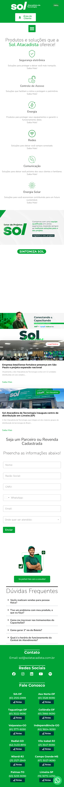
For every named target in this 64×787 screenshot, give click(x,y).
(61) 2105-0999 (17, 697)
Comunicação (32, 166)
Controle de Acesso (32, 86)
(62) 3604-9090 (47, 729)
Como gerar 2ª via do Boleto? (26, 630)
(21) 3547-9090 (46, 744)
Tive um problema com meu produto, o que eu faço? (31, 611)
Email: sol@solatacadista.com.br (32, 658)
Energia (32, 112)
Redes (32, 140)
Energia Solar (32, 192)
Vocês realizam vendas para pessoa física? (30, 601)
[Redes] (32, 133)
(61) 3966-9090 (46, 713)
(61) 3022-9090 (17, 713)
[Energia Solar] (32, 185)
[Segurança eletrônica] (32, 53)
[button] (32, 28)
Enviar (9, 529)
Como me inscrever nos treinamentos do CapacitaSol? (32, 621)
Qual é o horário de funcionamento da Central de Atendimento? (31, 639)
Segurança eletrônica (32, 60)
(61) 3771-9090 (17, 729)
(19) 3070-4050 (46, 776)
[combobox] (32, 519)
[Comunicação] (32, 159)
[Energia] (32, 105)
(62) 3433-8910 (17, 744)
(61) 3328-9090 (46, 697)
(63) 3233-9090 (17, 776)
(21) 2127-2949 (18, 760)
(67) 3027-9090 (47, 760)
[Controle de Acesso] (32, 79)
